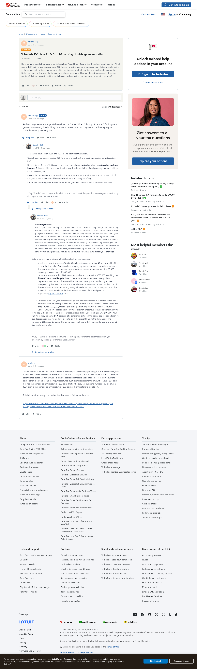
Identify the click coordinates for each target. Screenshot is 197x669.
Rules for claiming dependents (156, 463)
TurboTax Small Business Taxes (75, 496)
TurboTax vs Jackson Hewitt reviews (117, 578)
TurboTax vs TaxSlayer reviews (115, 569)
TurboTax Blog (26, 481)
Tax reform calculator (70, 601)
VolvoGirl (143, 263)
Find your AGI (148, 490)
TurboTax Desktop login (112, 444)
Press (21, 638)
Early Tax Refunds (28, 499)
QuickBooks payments (152, 564)
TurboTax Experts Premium (73, 470)
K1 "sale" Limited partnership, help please (151, 206)
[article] (71, 127)
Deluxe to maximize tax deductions (77, 449)
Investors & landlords (141, 210)
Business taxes (53, 4)
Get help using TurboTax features (71, 24)
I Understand (155, 661)
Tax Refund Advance (29, 467)
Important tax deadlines (153, 508)
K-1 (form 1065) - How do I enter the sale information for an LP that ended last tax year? (150, 217)
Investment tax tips (150, 499)
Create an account (153, 82)
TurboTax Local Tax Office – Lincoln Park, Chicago (77, 537)
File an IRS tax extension (31, 569)
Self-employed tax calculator (74, 578)
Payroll (145, 560)
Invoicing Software (150, 601)
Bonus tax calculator (70, 592)
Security (23, 646)
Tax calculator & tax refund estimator (77, 560)
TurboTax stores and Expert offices (76, 507)
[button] (148, 14)
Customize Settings (181, 661)
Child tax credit (149, 504)
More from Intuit (149, 587)
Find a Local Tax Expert (71, 512)
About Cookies (67, 652)
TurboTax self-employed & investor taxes (77, 455)
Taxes (42, 34)
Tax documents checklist (72, 596)
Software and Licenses (30, 651)
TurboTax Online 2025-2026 (33, 449)
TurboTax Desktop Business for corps (118, 472)
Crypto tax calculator (70, 582)
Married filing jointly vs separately (157, 453)
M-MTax (142, 254)
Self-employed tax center (31, 463)
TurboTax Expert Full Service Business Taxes (78, 485)
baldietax (143, 288)
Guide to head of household (155, 458)
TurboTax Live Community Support (36, 555)
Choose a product (40, 24)
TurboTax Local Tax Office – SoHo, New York (76, 523)
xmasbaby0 (144, 279)
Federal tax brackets (151, 513)
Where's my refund (28, 564)
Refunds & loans (76, 4)
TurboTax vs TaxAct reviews (113, 573)
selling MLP (136, 229)
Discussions (31, 34)
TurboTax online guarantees (32, 453)
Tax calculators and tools (72, 555)
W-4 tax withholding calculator (75, 573)
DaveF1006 (38, 145)
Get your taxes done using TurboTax (148, 201)
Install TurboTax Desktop (112, 458)
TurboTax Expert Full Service (74, 475)
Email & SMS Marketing (153, 592)
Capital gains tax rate (151, 481)
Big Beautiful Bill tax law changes (35, 587)
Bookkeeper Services (152, 596)
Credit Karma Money (29, 476)
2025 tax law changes (152, 517)
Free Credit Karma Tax (152, 582)
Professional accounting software (157, 573)
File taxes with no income (154, 467)
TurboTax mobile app (30, 494)
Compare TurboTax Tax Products (35, 444)
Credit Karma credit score (154, 578)
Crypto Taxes (26, 472)
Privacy (22, 642)
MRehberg (33, 42)
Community (12, 14)
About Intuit (25, 630)
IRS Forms (24, 458)
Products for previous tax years (34, 490)
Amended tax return (151, 476)
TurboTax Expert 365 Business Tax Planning (76, 501)
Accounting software (151, 555)
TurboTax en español (29, 504)
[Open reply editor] (71, 97)
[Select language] (163, 14)
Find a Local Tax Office (71, 517)
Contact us (24, 560)
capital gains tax (55, 293)
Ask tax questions (17, 24)
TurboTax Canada (28, 485)
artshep (31, 363)
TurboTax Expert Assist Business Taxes (78, 491)
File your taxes (32, 4)
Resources (96, 4)
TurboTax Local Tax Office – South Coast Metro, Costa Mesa (76, 530)
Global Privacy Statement (61, 659)
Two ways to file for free (31, 573)
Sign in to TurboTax (155, 74)
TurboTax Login (27, 578)
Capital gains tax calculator (73, 587)
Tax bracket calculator (70, 564)
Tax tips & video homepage (155, 444)
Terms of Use (113, 647)
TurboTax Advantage (110, 467)
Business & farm (54, 34)
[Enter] (24, 14)
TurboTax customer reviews (113, 555)
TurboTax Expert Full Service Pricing (77, 479)
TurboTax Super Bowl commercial (117, 560)
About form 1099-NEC (152, 472)
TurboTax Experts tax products (74, 465)
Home (20, 34)
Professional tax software (153, 569)
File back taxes (149, 485)
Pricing (111, 4)
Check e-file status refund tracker (76, 569)
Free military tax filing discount (75, 461)
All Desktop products (111, 453)
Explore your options (153, 161)
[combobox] (43, 14)
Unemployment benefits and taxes (158, 494)
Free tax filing (67, 444)
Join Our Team (26, 634)
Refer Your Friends (28, 592)
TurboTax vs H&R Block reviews (115, 564)
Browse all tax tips (150, 449)
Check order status (110, 463)
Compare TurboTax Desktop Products (118, 449)
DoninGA (143, 271)
